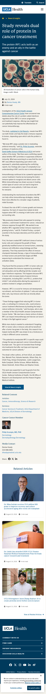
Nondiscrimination (34, 672)
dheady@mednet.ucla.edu (11, 452)
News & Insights (14, 18)
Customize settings (16, 688)
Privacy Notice (21, 672)
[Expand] (42, 638)
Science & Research (28, 401)
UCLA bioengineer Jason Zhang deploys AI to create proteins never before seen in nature (22, 600)
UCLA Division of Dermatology (21, 411)
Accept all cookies (34, 688)
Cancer (4, 401)
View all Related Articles (33, 614)
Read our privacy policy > (32, 683)
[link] (23, 430)
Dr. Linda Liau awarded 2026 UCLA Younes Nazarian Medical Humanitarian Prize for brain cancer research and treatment (23, 554)
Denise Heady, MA (13, 102)
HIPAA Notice (10, 672)
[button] (26, 2)
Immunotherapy (14, 401)
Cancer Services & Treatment (12, 409)
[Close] (41, 675)
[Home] (3, 18)
